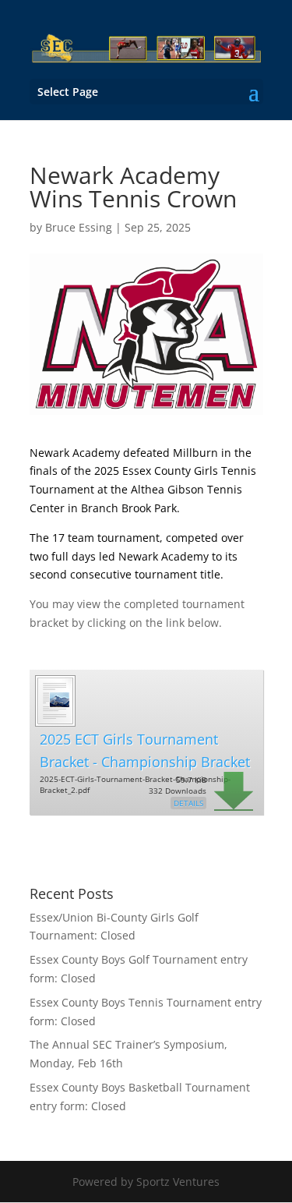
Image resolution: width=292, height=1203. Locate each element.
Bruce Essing (78, 227)
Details (188, 803)
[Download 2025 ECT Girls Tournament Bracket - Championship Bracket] (54, 720)
